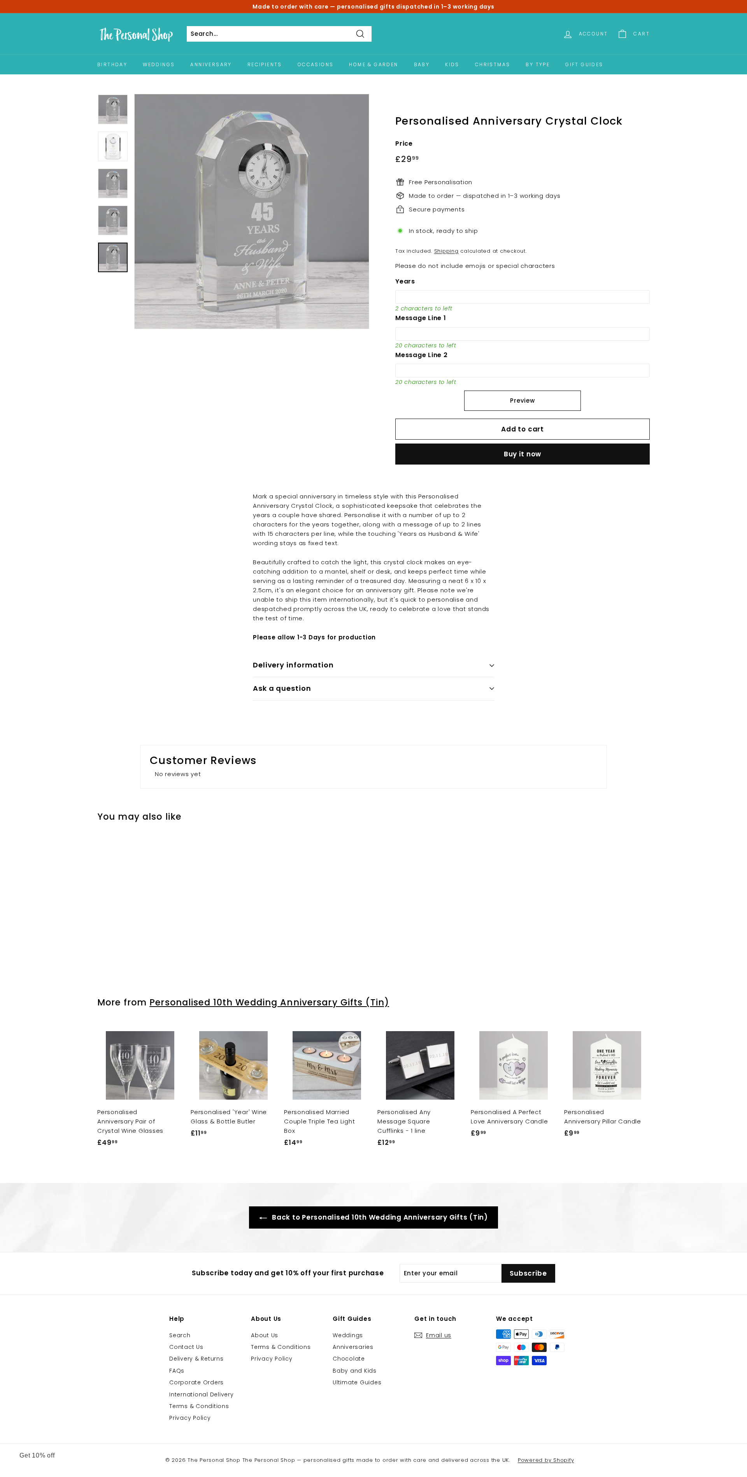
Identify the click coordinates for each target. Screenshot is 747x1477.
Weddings (159, 64)
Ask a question (282, 688)
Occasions (316, 64)
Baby (422, 64)
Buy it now (523, 454)
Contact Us (186, 1347)
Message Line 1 (420, 317)
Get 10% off (37, 1455)
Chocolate (349, 1359)
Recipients (264, 64)
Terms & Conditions (199, 1406)
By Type (538, 64)
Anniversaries (353, 1347)
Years (405, 281)
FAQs (176, 1371)
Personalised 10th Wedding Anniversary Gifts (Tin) (269, 1002)
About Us (264, 1335)
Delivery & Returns (196, 1359)
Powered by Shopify (546, 1460)
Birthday (112, 64)
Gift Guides (584, 64)
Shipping (446, 251)
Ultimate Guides (357, 1382)
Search (180, 1335)
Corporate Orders (196, 1382)
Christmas (492, 64)
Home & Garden (373, 64)
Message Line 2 (421, 354)
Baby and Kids (355, 1371)
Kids (452, 64)
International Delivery (201, 1394)
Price (404, 143)
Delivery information (293, 665)
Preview (522, 400)
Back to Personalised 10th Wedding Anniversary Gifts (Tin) (379, 1217)
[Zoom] (252, 211)
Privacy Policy (190, 1418)
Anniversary (210, 64)
